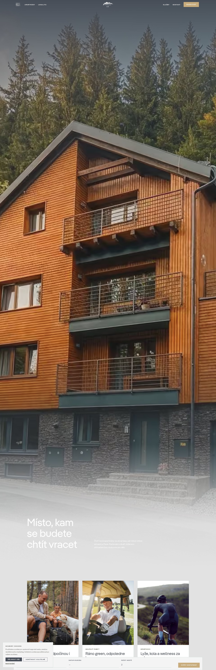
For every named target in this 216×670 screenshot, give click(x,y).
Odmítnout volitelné (35, 659)
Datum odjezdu (75, 660)
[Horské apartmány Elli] (108, 4)
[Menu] (18, 4)
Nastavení (10, 663)
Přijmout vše (14, 659)
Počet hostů (126, 660)
